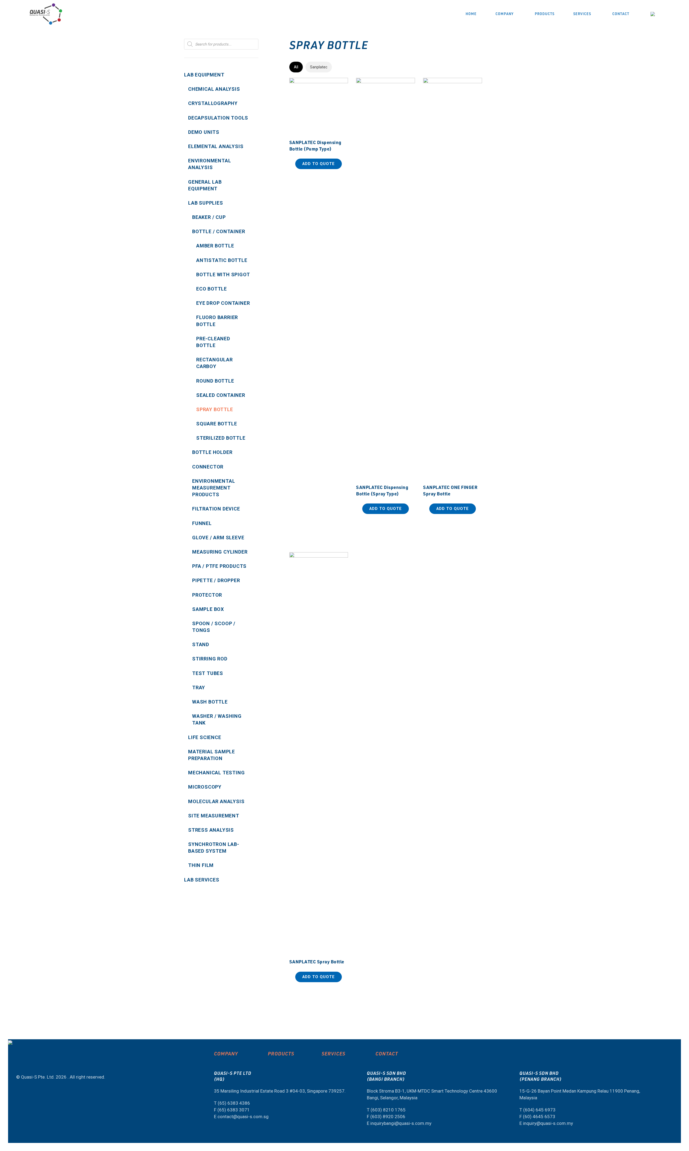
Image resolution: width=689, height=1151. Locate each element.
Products (281, 1053)
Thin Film (201, 865)
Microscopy (205, 787)
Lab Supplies (205, 203)
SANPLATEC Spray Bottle (316, 961)
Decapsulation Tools (218, 118)
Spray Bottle (214, 409)
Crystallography (213, 103)
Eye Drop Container (223, 303)
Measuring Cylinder (219, 552)
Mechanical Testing (216, 772)
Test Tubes (207, 673)
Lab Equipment (204, 75)
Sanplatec (318, 67)
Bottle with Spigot (223, 274)
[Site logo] (46, 13)
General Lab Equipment (205, 185)
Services (333, 1053)
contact (386, 1053)
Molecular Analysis (216, 801)
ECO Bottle (211, 289)
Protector (207, 595)
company (226, 1053)
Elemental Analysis (215, 146)
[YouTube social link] (18, 1062)
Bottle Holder (212, 452)
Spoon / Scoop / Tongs (213, 627)
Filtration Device (216, 509)
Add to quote (318, 164)
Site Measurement (213, 815)
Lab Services (201, 880)
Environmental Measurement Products (213, 487)
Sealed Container (220, 395)
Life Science (204, 737)
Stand (200, 644)
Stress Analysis (211, 830)
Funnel (202, 523)
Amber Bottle (215, 246)
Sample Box (208, 609)
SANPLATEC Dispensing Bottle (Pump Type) (315, 145)
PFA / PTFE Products (219, 566)
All (296, 67)
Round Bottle (215, 381)
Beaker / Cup (209, 217)
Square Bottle (216, 423)
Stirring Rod (209, 659)
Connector (207, 467)
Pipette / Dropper (216, 580)
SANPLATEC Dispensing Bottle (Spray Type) (382, 490)
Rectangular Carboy (214, 363)
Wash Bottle (210, 702)
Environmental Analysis (209, 164)
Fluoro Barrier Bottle (217, 320)
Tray (198, 687)
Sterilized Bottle (220, 438)
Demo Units (203, 132)
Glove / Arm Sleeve (218, 537)
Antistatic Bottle (221, 260)
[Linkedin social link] (29, 1062)
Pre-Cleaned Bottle (213, 342)
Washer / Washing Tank (217, 719)
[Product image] (452, 280)
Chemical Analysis (214, 89)
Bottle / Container (218, 231)
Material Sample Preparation (211, 755)
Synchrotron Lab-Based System (213, 847)
